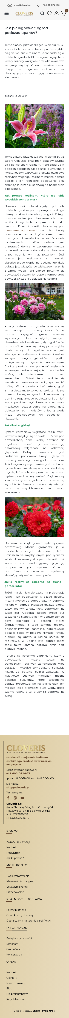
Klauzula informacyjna (19, 881)
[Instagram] (15, 798)
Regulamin (13, 852)
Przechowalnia (15, 892)
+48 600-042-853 (18, 773)
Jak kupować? (15, 858)
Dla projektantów (17, 993)
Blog (9, 988)
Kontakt (11, 847)
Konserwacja (14, 954)
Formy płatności (16, 910)
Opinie (10, 977)
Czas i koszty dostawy (19, 915)
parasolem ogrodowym (21, 230)
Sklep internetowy (33, 1010)
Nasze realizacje (16, 983)
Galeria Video (14, 949)
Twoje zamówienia (17, 876)
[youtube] (22, 798)
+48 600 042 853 (51, 5)
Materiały (12, 943)
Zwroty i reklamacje (18, 842)
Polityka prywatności (19, 938)
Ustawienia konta (17, 886)
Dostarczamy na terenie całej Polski (28, 920)
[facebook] (8, 798)
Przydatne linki (15, 999)
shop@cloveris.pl (22, 5)
